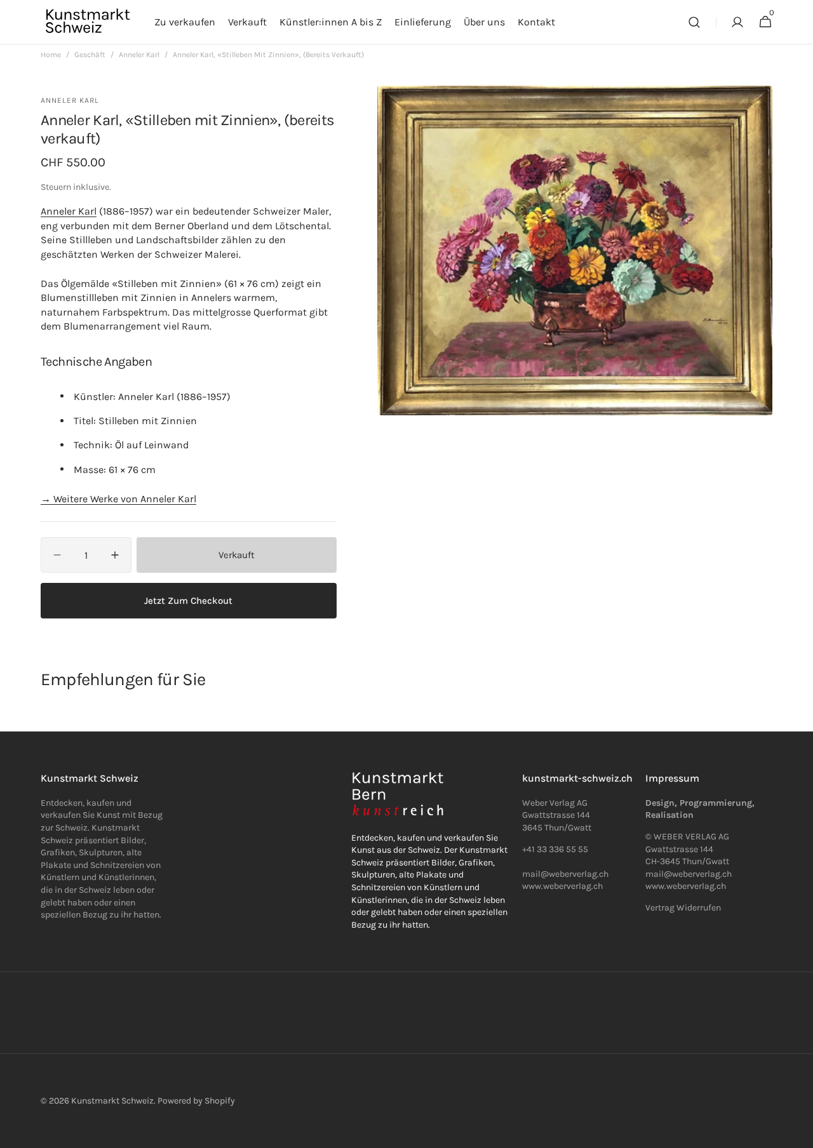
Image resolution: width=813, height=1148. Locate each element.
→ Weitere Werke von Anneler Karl (118, 499)
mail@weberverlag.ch (688, 874)
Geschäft (89, 54)
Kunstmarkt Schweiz (112, 1100)
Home (51, 54)
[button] (694, 22)
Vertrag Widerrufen (683, 907)
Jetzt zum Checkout (188, 600)
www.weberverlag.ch (562, 886)
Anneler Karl (139, 54)
